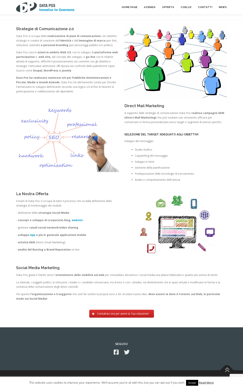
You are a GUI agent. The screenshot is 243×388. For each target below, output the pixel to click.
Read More (206, 382)
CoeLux (186, 7)
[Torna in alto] (227, 370)
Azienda (150, 7)
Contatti (205, 7)
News (223, 7)
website (77, 220)
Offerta (168, 7)
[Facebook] (116, 352)
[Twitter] (127, 352)
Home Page (129, 7)
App (33, 235)
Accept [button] (192, 382)
